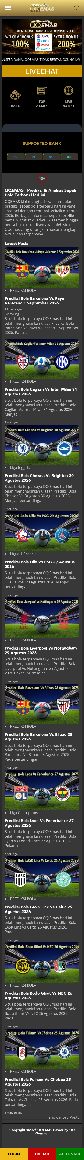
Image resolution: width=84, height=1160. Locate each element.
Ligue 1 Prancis (23, 553)
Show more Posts (64, 1117)
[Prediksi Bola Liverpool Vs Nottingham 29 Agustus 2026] (42, 617)
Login (14, 1154)
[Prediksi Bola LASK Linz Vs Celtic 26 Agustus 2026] (42, 876)
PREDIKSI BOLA (23, 290)
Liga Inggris (20, 467)
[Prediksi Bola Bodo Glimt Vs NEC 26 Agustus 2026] (42, 962)
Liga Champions (24, 812)
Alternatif (70, 1154)
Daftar (42, 1154)
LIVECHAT (42, 71)
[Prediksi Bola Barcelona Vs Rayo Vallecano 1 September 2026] (42, 267)
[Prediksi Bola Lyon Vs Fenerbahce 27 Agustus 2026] (42, 790)
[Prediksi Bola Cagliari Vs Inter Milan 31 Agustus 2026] (42, 359)
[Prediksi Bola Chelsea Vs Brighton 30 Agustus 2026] (42, 445)
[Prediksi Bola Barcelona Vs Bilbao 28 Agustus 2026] (42, 704)
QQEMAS (12, 201)
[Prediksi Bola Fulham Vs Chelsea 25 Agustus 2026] (42, 1049)
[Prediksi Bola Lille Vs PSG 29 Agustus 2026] (42, 531)
